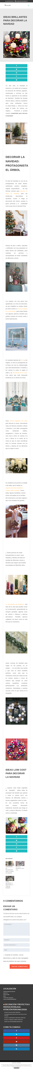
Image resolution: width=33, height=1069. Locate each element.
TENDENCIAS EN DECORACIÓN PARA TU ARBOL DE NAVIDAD (10, 870)
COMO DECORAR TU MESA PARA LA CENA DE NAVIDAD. (9, 884)
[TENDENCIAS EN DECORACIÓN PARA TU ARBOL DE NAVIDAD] (10, 863)
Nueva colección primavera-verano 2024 (13, 1021)
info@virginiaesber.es (11, 999)
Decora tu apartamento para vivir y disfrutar (14, 1017)
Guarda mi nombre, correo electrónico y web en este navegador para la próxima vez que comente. (15, 958)
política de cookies (22, 1066)
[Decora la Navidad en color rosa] (20, 863)
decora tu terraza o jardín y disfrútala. (13, 1019)
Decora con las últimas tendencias (12, 1012)
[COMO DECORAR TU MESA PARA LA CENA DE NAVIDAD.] (10, 878)
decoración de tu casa (20, 372)
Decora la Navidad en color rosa (20, 868)
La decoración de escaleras (15, 604)
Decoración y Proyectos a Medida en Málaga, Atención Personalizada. (16, 1007)
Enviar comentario (20, 966)
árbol (22, 360)
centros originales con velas (18, 421)
